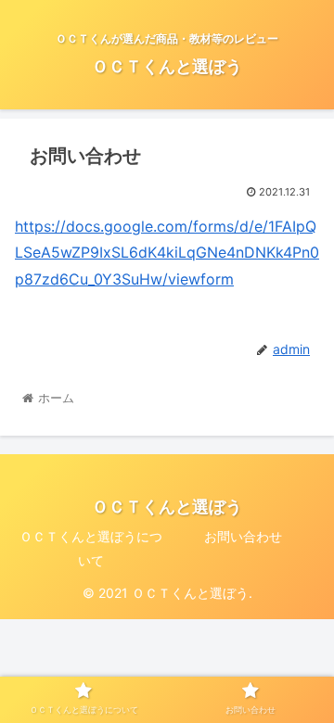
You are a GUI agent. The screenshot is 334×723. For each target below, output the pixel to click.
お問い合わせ (243, 536)
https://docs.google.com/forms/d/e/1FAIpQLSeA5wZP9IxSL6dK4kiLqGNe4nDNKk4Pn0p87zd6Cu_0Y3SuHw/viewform (167, 253)
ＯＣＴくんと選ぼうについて (90, 547)
